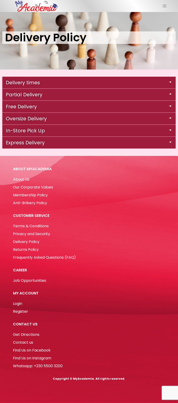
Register (20, 311)
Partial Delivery (24, 94)
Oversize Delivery (26, 118)
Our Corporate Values (33, 187)
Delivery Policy (26, 241)
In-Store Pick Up (25, 130)
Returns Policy (26, 249)
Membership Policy (30, 195)
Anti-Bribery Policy (30, 203)
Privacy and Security (31, 233)
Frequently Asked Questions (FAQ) (44, 257)
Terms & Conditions (31, 226)
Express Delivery (25, 142)
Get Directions (26, 334)
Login (17, 303)
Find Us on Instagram (32, 358)
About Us (21, 179)
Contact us (23, 342)
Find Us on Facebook (32, 350)
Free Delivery (21, 106)
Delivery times (23, 82)
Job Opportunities (29, 280)
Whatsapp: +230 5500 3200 (38, 366)
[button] (89, 83)
